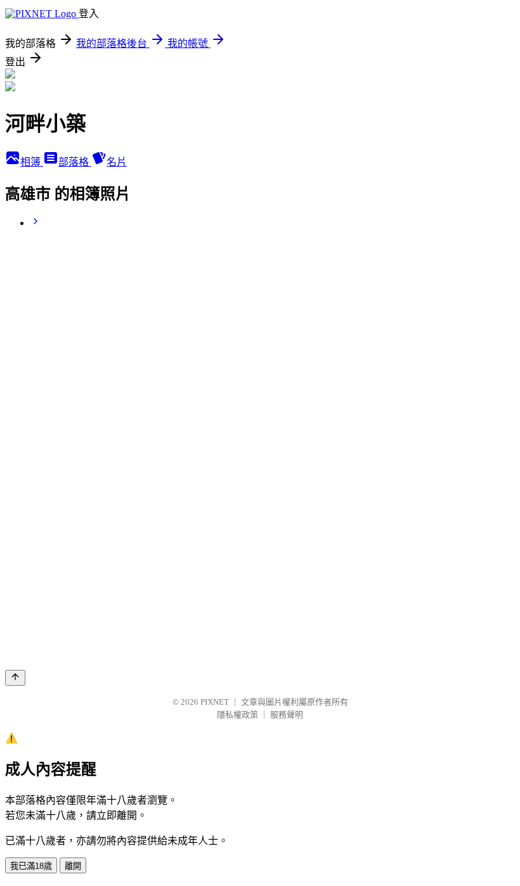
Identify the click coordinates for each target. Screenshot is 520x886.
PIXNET (214, 702)
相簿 (31, 162)
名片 (117, 162)
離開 (73, 866)
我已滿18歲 (31, 866)
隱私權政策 (237, 714)
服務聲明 (286, 714)
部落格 (74, 162)
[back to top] (15, 678)
